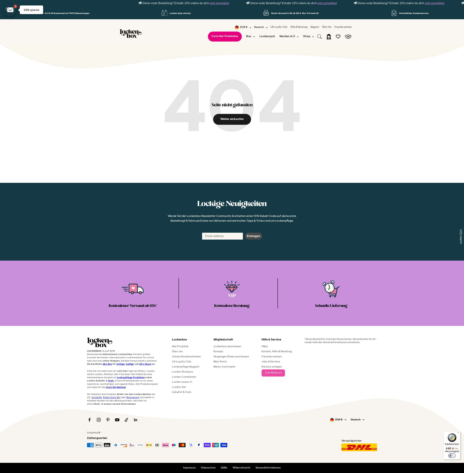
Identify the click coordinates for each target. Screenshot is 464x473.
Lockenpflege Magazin (185, 367)
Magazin (314, 27)
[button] (10, 10)
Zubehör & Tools (182, 392)
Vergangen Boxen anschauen (231, 356)
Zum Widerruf (273, 373)
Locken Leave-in (182, 382)
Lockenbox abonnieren (227, 346)
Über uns (177, 351)
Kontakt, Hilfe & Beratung (277, 351)
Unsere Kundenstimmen (186, 356)
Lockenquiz (267, 36)
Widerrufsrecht (241, 468)
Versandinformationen (268, 468)
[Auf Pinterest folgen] (107, 419)
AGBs (224, 468)
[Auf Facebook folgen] (89, 419)
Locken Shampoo (182, 372)
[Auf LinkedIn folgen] (135, 419)
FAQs (265, 346)
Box (248, 36)
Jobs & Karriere (271, 362)
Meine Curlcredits (224, 367)
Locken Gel (179, 387)
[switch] (452, 455)
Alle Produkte (180, 346)
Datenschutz (208, 468)
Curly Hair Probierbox (225, 36)
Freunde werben (343, 27)
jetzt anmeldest (219, 3)
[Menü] (458, 433)
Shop (306, 36)
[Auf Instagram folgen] (98, 419)
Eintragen (253, 236)
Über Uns (327, 27)
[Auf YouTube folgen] (117, 419)
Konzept (218, 351)
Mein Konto (220, 362)
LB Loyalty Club (279, 27)
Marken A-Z (287, 36)
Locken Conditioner (184, 377)
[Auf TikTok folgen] (126, 419)
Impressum (189, 468)
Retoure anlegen (272, 367)
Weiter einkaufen (232, 119)
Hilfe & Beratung (299, 27)
